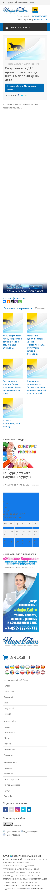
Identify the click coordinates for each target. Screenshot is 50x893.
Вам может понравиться (18, 308)
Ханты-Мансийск (12, 785)
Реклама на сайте (26, 2)
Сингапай (8, 697)
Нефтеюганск (10, 762)
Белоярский (9, 749)
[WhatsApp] (20, 301)
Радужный (9, 708)
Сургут (7, 790)
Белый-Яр (8, 773)
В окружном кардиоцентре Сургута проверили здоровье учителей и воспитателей (36, 387)
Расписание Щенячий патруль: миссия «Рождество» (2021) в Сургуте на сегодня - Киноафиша (36, 345)
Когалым (8, 768)
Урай (6, 702)
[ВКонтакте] (4, 301)
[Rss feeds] (29, 809)
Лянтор (7, 743)
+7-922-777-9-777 (38, 16)
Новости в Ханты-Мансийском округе (21, 87)
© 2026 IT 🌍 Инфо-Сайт (14, 298)
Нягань (7, 727)
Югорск (7, 685)
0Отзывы (40, 308)
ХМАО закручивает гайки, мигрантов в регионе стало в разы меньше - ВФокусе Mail (12, 342)
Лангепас (8, 755)
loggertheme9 (35, 889)
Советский (9, 691)
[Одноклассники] (8, 301)
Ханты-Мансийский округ (16, 680)
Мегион (7, 738)
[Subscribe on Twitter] (23, 809)
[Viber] (16, 301)
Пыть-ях (8, 796)
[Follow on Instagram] (17, 809)
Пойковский (9, 732)
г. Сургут (9, 2)
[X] (12, 301)
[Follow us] (11, 809)
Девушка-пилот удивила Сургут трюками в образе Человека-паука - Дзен (12, 387)
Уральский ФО (11, 721)
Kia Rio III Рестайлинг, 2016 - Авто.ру (12, 423)
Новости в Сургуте (20, 27)
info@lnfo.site (40, 19)
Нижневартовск (11, 779)
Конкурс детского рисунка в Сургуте (17, 475)
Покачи (7, 714)
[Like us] (5, 809)
